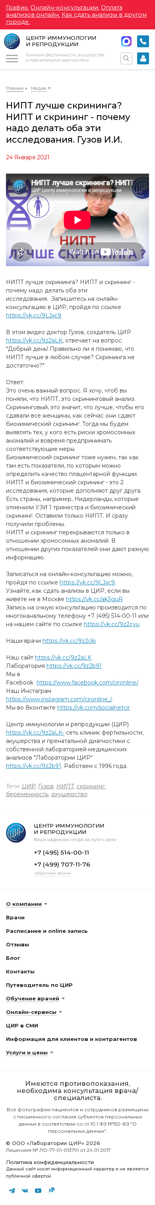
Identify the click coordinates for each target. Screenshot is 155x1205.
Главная (14, 88)
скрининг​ (91, 786)
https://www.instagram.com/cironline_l (59, 699)
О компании (24, 904)
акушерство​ (69, 794)
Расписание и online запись (47, 931)
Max (126, 41)
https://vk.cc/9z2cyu (112, 624)
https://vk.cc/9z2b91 (74, 665)
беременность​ (27, 794)
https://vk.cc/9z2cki (69, 640)
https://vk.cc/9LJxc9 (33, 315)
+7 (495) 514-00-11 (143, 41)
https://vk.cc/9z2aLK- (35, 732)
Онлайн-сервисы (31, 1012)
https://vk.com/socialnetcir (93, 707)
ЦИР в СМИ (22, 1025)
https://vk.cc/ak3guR (94, 599)
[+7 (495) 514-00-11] (143, 41)
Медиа (38, 88)
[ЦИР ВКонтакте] (25, 1191)
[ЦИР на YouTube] (38, 1191)
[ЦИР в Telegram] (12, 1191)
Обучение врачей (32, 998)
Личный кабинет (143, 58)
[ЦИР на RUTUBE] (51, 1191)
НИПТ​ (65, 786)
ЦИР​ (28, 786)
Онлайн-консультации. (65, 7)
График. (17, 7)
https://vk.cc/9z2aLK (34, 340)
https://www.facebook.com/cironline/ (87, 682)
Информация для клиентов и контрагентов (71, 1039)
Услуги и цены (27, 1052)
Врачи (15, 917)
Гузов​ (46, 786)
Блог (13, 958)
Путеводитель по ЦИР (39, 985)
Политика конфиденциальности (50, 1162)
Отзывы (17, 944)
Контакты (20, 971)
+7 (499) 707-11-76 (62, 864)
